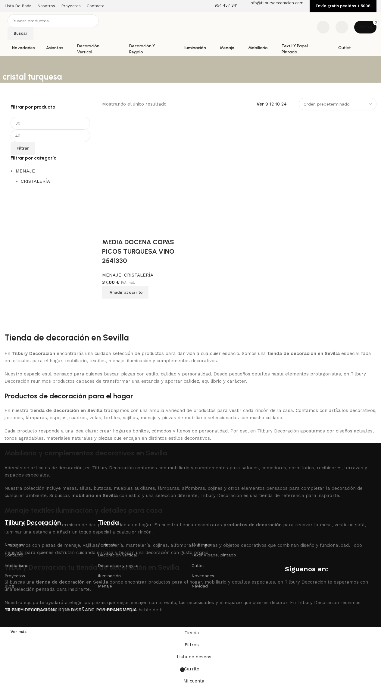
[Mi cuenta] (342, 27)
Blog (9, 586)
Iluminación (109, 575)
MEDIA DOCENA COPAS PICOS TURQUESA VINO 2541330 (138, 251)
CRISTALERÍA (35, 181)
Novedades (203, 575)
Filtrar (23, 148)
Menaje (105, 586)
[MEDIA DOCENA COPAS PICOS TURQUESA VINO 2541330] (145, 172)
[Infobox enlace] (190, 28)
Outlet (198, 565)
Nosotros (14, 544)
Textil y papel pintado (214, 554)
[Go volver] (9, 63)
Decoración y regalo (118, 565)
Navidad (200, 586)
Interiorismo (17, 565)
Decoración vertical (117, 554)
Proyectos (15, 575)
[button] (125, 292)
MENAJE (25, 171)
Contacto (14, 554)
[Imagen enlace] (35, 479)
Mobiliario (201, 544)
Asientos (106, 544)
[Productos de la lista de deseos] (323, 27)
